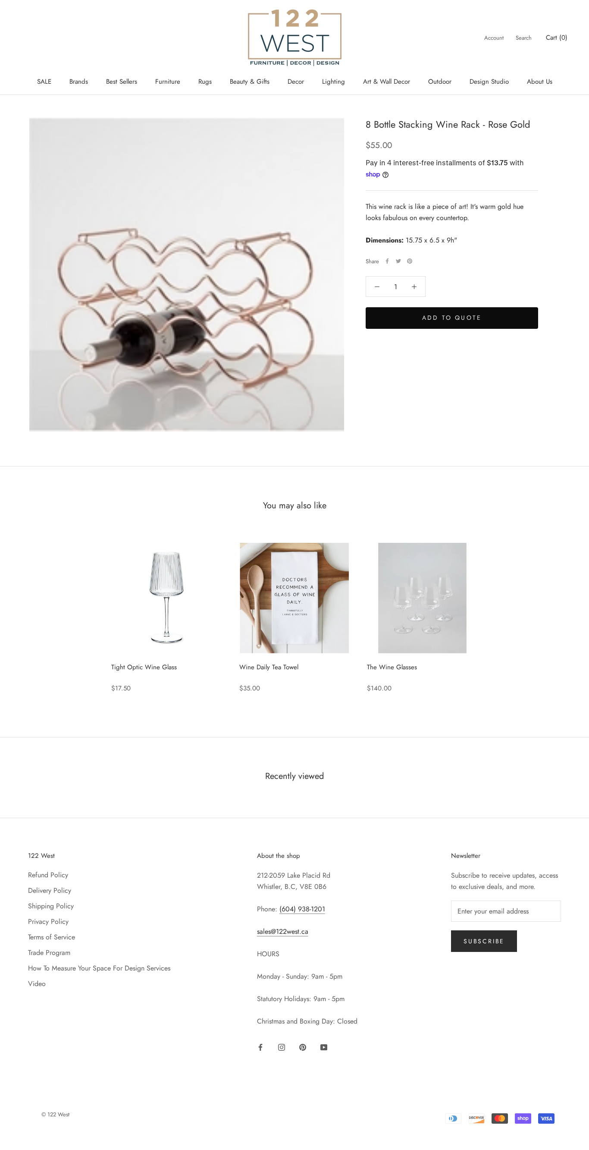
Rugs (205, 81)
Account (494, 38)
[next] (562, 613)
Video (37, 984)
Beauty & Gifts (249, 81)
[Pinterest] (409, 261)
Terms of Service (51, 937)
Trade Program (49, 953)
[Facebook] (387, 261)
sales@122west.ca (282, 931)
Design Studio (489, 81)
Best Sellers (121, 81)
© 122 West (55, 1114)
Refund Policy (48, 875)
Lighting (333, 81)
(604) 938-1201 (302, 909)
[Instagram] (281, 1046)
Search (524, 38)
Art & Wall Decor (386, 81)
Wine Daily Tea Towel (268, 667)
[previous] (27, 613)
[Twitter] (398, 261)
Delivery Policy (49, 890)
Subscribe (484, 941)
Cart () (556, 37)
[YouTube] (323, 1046)
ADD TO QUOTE (452, 317)
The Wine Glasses (392, 667)
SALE (44, 81)
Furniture (167, 81)
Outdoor (439, 81)
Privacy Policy (48, 921)
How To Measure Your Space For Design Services (99, 968)
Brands (78, 81)
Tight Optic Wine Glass (144, 667)
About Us (539, 81)
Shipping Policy (51, 906)
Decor (296, 81)
